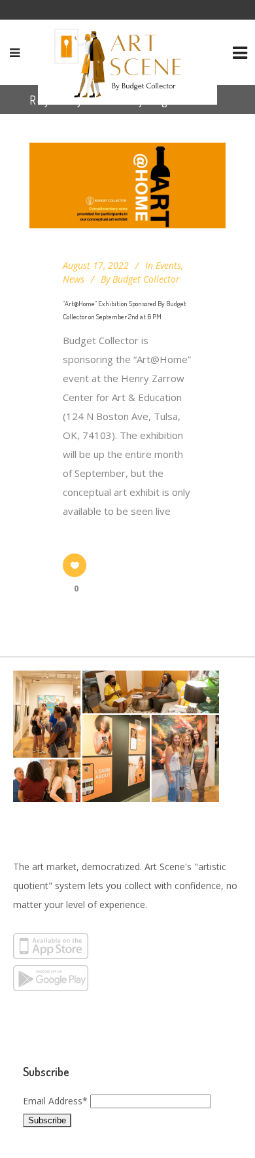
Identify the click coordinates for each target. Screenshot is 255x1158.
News (73, 279)
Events (168, 265)
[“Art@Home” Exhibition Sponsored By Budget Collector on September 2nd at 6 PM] (127, 185)
